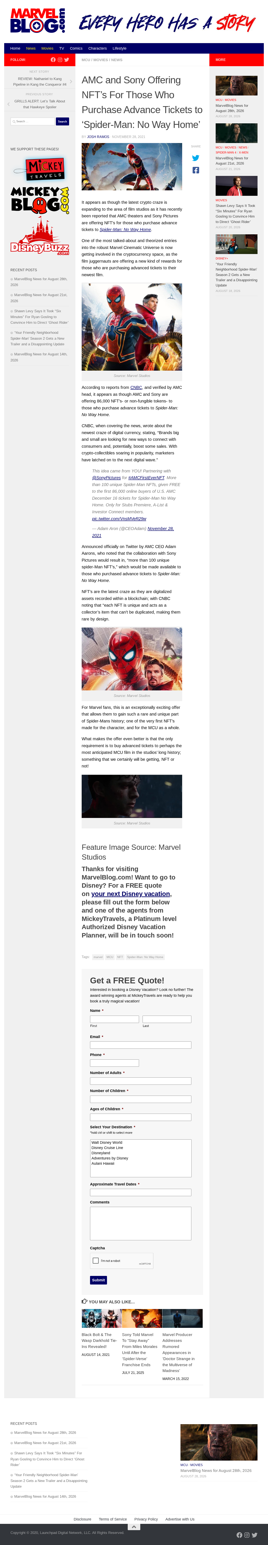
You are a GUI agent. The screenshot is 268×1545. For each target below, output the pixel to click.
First (93, 1026)
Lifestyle (119, 48)
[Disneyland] (141, 1153)
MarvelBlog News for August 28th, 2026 (45, 1433)
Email (96, 1037)
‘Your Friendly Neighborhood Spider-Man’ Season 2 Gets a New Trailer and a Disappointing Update (37, 338)
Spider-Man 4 (226, 152)
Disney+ (222, 258)
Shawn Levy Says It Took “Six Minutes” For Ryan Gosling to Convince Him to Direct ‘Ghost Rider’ (39, 317)
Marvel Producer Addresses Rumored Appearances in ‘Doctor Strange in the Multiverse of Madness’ (178, 1352)
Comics (76, 48)
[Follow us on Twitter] (66, 59)
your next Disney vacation (130, 893)
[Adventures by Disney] (141, 1158)
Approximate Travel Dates (114, 1184)
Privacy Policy (146, 1519)
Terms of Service (113, 1519)
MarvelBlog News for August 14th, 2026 (45, 1497)
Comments (100, 1202)
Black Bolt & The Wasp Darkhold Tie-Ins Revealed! (99, 1340)
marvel (98, 957)
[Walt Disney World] (141, 1142)
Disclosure (82, 1519)
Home (15, 48)
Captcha (97, 1248)
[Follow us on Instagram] (59, 59)
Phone (97, 1055)
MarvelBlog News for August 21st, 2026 (45, 1443)
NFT (120, 957)
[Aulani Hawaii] (141, 1163)
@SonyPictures (106, 477)
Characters (97, 48)
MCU (86, 60)
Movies (47, 48)
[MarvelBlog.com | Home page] (37, 20)
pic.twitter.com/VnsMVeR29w (119, 518)
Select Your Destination (112, 1127)
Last (146, 1026)
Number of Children (109, 1091)
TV (61, 48)
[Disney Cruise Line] (141, 1147)
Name (96, 1011)
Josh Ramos (98, 137)
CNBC (136, 387)
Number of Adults (107, 1073)
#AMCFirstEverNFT (146, 477)
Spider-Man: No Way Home (145, 957)
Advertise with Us (180, 1519)
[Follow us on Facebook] (53, 59)
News (31, 48)
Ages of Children (106, 1109)
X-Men (243, 152)
